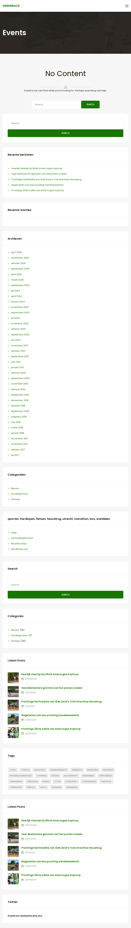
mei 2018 (15, 422)
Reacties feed (18, 543)
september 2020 (20, 378)
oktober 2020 (18, 372)
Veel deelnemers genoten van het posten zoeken (39, 173)
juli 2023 (15, 318)
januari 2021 (17, 367)
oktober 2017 (18, 449)
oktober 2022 (18, 329)
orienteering (105, 776)
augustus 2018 (18, 416)
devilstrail (39, 770)
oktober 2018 (18, 405)
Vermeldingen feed (22, 538)
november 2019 (19, 383)
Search (90, 104)
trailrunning (89, 781)
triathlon (106, 781)
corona (25, 770)
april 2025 (16, 274)
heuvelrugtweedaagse (21, 776)
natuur (55, 776)
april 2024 (16, 296)
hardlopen (93, 770)
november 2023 (20, 307)
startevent (71, 781)
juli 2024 (15, 290)
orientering (16, 781)
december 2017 (19, 438)
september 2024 (20, 285)
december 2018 (19, 400)
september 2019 (20, 394)
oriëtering (32, 781)
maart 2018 (17, 427)
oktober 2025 (18, 263)
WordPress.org (19, 549)
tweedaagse (16, 787)
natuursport (70, 776)
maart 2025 (17, 279)
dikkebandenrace (58, 770)
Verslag (15, 499)
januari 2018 (17, 433)
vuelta (43, 787)
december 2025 (20, 257)
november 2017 (19, 444)
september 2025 (20, 268)
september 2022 (20, 334)
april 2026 (16, 252)
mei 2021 (15, 361)
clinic (13, 770)
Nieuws (15, 488)
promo (46, 781)
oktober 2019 (18, 389)
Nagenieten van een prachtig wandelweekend (37, 185)
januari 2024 (18, 301)
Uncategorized (19, 493)
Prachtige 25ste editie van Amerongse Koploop (37, 190)
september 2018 (20, 411)
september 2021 (20, 356)
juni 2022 (16, 340)
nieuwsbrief (88, 776)
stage (57, 781)
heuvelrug (108, 770)
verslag (31, 787)
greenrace (77, 770)
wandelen (56, 787)
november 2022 (20, 323)
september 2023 (20, 312)
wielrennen (72, 787)
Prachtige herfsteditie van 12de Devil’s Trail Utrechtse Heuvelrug (46, 179)
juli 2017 (15, 455)
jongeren (41, 776)
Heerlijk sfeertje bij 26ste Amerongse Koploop (36, 168)
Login (14, 532)
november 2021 (19, 345)
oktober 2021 (18, 351)
